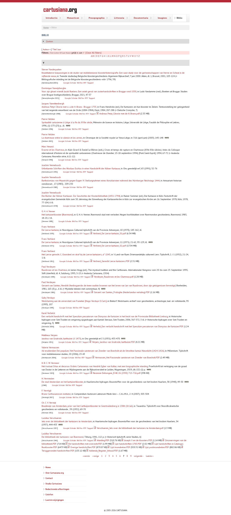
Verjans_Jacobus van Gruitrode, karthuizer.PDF (113, 342)
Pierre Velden (48, 119)
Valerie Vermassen (50, 347)
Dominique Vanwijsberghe (54, 88)
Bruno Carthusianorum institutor (56, 393)
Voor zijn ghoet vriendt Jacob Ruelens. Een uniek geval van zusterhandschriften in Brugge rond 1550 (89, 91)
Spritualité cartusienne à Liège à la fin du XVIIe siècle (67, 122)
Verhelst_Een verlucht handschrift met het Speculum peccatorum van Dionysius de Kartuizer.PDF (138, 326)
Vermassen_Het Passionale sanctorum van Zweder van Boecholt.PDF (127, 357)
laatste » (149, 456)
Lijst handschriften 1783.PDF (128, 443)
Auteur (46, 49)
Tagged (90, 83)
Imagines (162, 17)
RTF (84, 83)
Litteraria (119, 17)
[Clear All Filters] (93, 52)
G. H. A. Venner (48, 211)
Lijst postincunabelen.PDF (157, 447)
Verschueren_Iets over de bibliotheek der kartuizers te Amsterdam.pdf (130, 428)
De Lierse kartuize (50, 230)
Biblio (179, 17)
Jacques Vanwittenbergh (53, 103)
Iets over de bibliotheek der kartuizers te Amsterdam (67, 421)
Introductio (51, 17)
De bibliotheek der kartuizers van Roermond (62, 436)
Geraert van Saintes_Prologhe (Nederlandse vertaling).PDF (122, 292)
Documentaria (141, 17)
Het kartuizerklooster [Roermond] (57, 214)
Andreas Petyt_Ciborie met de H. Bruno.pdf (119, 113)
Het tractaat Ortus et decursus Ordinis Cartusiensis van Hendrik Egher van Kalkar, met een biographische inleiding (95, 366)
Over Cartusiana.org (54, 473)
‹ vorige (95, 456)
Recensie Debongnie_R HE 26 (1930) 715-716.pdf (116, 373)
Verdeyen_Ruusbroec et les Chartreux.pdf (113, 276)
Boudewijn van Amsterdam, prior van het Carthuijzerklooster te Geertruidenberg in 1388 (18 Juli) (87, 406)
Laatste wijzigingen (54, 500)
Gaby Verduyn (48, 297)
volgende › (138, 456)
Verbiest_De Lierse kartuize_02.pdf (109, 245)
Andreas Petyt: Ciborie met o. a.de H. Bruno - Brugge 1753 (69, 106)
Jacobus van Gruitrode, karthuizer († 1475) (61, 338)
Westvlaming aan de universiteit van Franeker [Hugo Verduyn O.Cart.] (74, 301)
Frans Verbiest (48, 226)
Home (46, 27)
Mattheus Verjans (50, 335)
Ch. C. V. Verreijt (49, 402)
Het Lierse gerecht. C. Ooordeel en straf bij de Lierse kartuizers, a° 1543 (76, 254)
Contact (49, 478)
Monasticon (73, 17)
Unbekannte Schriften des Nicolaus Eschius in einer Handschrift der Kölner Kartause (81, 168)
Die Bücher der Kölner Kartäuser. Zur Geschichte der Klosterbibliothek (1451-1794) (81, 196)
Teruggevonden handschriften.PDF (58, 450)
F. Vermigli (46, 390)
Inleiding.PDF (103, 440)
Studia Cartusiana (53, 483)
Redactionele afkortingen (57, 489)
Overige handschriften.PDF (83, 447)
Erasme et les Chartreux (53, 149)
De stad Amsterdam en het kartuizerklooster (62, 381)
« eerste (86, 456)
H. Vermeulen (48, 378)
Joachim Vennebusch (51, 165)
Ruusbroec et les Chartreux (54, 270)
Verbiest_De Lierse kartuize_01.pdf (109, 233)
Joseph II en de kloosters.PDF (138, 440)
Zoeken (49, 41)
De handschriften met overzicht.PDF (85, 443)
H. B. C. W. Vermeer (50, 363)
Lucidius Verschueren (51, 418)
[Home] (60, 10)
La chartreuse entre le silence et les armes (62, 137)
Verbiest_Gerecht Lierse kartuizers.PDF (111, 261)
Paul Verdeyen (48, 266)
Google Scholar (69, 83)
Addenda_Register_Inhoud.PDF (103, 450)
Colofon (49, 494)
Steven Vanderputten (51, 69)
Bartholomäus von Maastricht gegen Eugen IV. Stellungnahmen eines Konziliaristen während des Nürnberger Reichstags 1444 (101, 180)
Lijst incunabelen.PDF (120, 447)
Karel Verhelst (48, 313)
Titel (54, 49)
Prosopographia (96, 17)
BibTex (80, 83)
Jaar (59, 49)
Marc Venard (47, 146)
